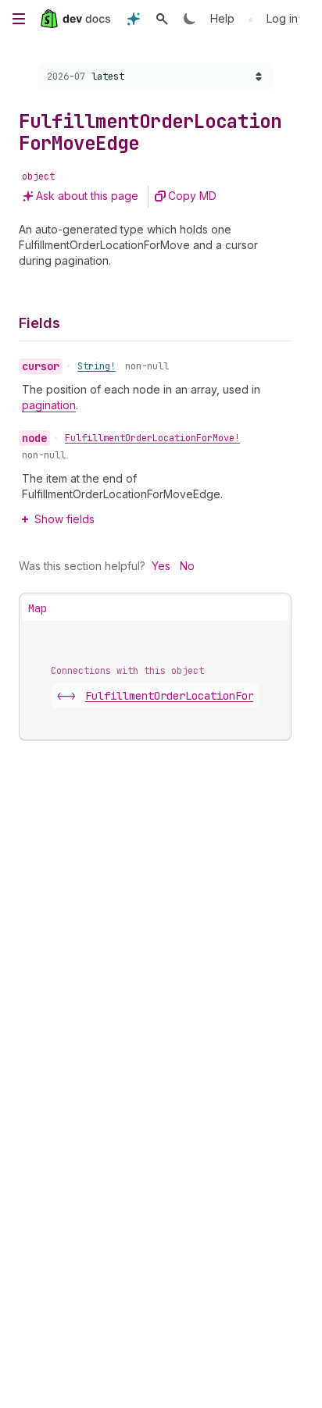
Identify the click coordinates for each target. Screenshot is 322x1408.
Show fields (64, 519)
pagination (49, 405)
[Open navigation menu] (19, 18)
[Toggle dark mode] (190, 18)
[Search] (162, 18)
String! (96, 366)
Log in (282, 18)
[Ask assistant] (133, 18)
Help (222, 18)
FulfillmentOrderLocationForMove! (152, 438)
